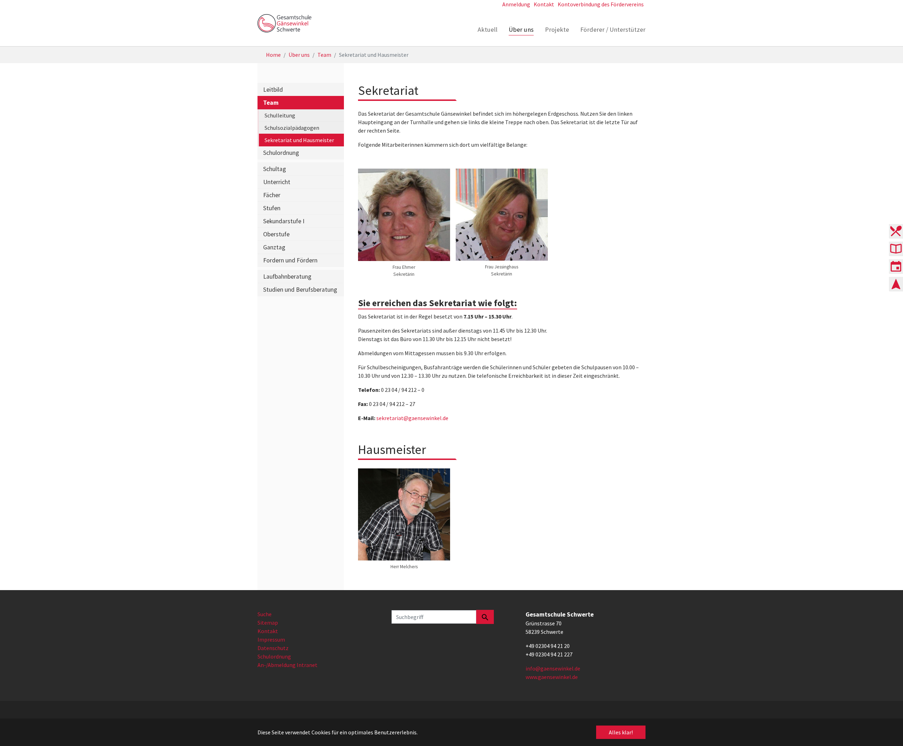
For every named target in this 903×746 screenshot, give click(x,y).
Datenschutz (273, 647)
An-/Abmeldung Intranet (287, 664)
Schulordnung (274, 656)
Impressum (271, 639)
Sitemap (267, 622)
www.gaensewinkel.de (552, 676)
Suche (264, 614)
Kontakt (267, 631)
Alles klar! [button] (621, 732)
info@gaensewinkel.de (553, 668)
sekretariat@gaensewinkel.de (412, 417)
